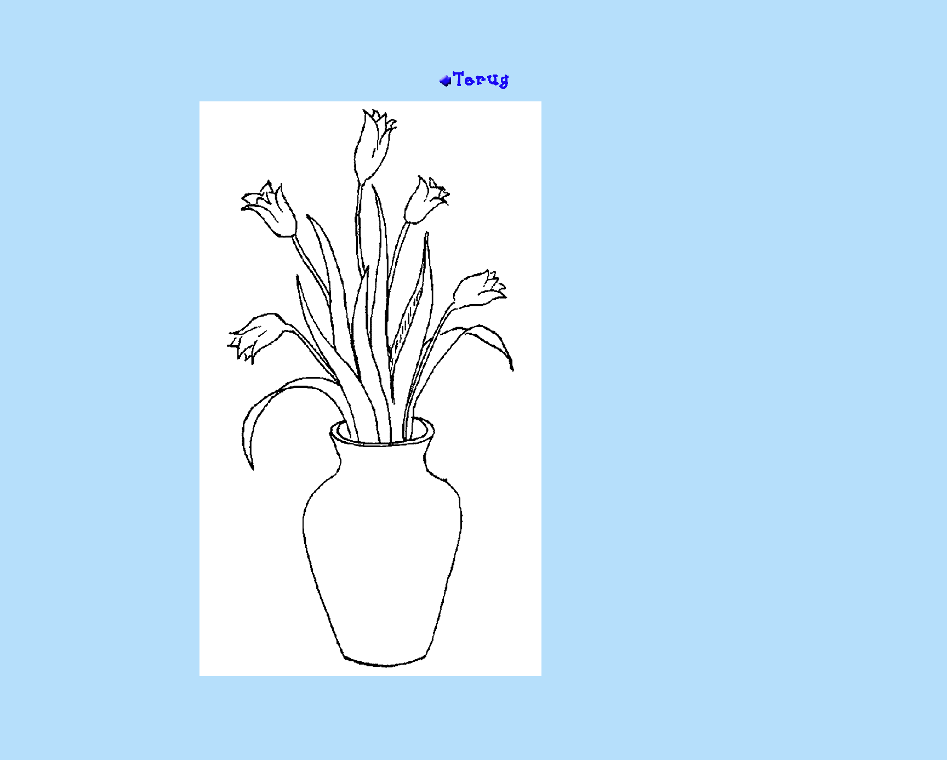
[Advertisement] (473, 34)
